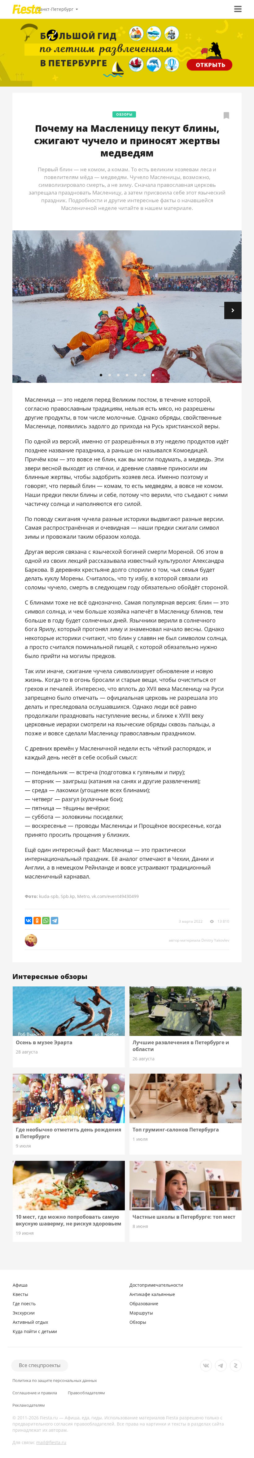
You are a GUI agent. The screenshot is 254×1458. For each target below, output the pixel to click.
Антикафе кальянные (152, 1294)
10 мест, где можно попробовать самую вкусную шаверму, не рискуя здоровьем (68, 1220)
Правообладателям (86, 1393)
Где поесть (24, 1303)
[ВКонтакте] (28, 920)
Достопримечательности (156, 1285)
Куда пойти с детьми (35, 1331)
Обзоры (124, 114)
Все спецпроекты (39, 1365)
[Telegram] (54, 920)
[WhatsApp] (46, 920)
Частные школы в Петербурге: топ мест (184, 1216)
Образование (143, 1303)
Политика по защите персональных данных (54, 1380)
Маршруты (141, 1313)
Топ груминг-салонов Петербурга (176, 1129)
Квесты (20, 1294)
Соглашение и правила (34, 1393)
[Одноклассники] (37, 920)
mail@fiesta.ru (51, 1442)
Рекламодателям (28, 1405)
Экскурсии (24, 1313)
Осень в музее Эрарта (44, 1042)
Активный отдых (30, 1322)
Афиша (20, 1285)
